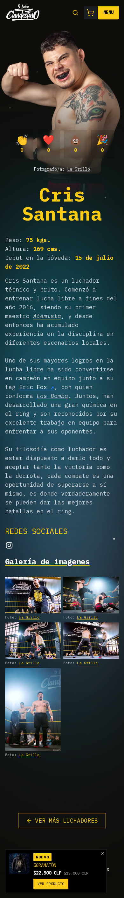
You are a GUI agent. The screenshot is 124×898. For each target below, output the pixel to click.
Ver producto (51, 883)
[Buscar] (75, 13)
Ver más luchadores (66, 820)
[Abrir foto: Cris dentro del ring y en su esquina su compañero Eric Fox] (33, 709)
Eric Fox (33, 387)
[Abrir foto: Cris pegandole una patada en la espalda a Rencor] (91, 595)
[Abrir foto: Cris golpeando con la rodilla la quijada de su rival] (33, 640)
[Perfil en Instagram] (9, 545)
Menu (108, 12)
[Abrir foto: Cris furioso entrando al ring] (33, 595)
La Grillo (78, 169)
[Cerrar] (102, 853)
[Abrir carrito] (90, 12)
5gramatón (44, 865)
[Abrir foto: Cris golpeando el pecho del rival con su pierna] (91, 640)
